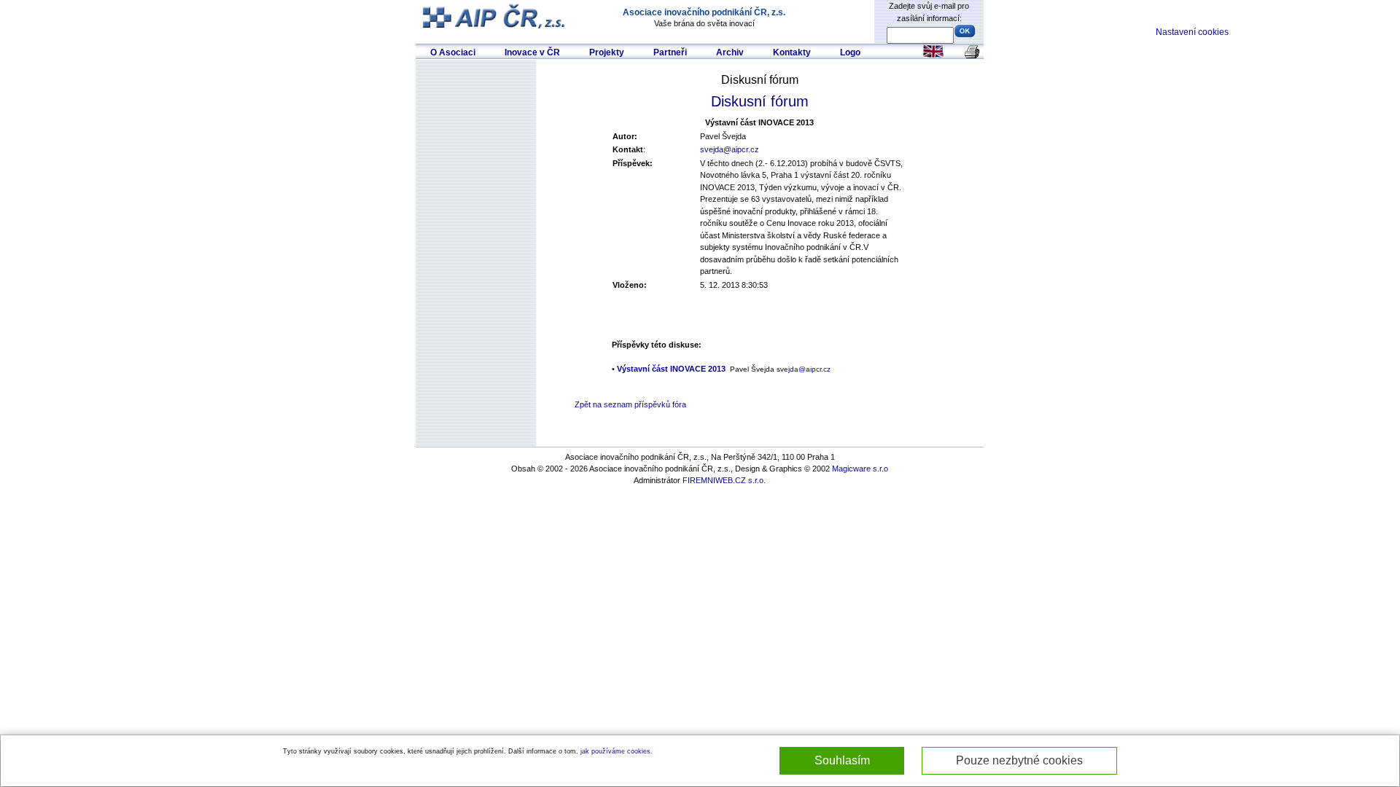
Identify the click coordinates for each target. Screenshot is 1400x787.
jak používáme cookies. (616, 751)
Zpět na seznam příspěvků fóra (630, 404)
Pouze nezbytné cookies (1019, 760)
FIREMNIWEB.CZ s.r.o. (724, 480)
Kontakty (792, 52)
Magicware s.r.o (860, 468)
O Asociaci (452, 52)
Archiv (730, 52)
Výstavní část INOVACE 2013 (671, 368)
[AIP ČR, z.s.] (495, 15)
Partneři (670, 52)
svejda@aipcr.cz (729, 149)
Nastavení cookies (1192, 32)
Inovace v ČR (532, 52)
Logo (850, 52)
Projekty (606, 52)
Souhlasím (842, 760)
